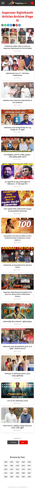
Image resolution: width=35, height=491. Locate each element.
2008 (23, 473)
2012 (29, 469)
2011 (5, 473)
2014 (17, 469)
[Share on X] (14, 25)
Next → (23, 442)
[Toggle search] (32, 3)
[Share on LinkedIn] (19, 25)
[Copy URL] (2, 25)
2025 (11, 462)
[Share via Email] (16, 25)
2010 (11, 473)
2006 (5, 476)
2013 (23, 469)
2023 (23, 462)
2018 (23, 465)
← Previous (12, 442)
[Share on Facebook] (11, 25)
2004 (17, 476)
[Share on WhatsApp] (5, 25)
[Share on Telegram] (8, 25)
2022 (29, 462)
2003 (23, 476)
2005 (11, 476)
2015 (11, 469)
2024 (17, 462)
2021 (5, 465)
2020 (11, 465)
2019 (17, 465)
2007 (29, 473)
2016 (5, 469)
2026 (5, 462)
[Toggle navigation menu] (2, 3)
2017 (29, 465)
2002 (29, 476)
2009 (17, 473)
